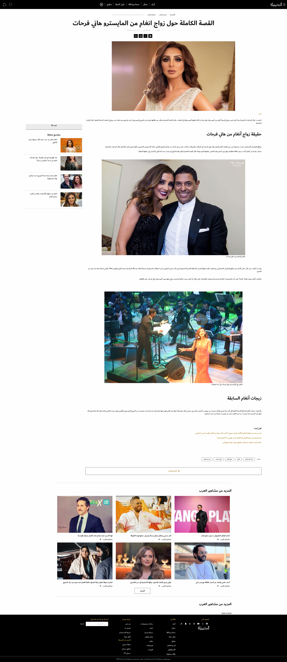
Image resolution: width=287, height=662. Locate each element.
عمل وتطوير (149, 636)
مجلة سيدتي (126, 644)
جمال (145, 4)
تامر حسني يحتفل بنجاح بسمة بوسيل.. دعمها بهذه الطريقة (151, 535)
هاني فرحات (218, 459)
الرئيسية (172, 14)
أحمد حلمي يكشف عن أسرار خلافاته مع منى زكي (213, 582)
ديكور (151, 641)
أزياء (153, 4)
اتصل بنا (128, 628)
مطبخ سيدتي (126, 648)
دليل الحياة (120, 4)
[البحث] (10, 4)
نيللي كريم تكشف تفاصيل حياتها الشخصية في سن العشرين (150, 582)
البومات (150, 649)
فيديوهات (149, 645)
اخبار (151, 628)
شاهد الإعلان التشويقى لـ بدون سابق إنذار (215, 535)
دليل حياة (172, 636)
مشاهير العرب (151, 14)
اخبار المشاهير (249, 459)
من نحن (128, 623)
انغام (238, 459)
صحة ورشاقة (133, 4)
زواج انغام (229, 459)
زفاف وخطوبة (170, 654)
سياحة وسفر (148, 632)
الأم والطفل (171, 649)
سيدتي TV (127, 653)
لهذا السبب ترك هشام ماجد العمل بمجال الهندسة (95, 535)
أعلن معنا (127, 636)
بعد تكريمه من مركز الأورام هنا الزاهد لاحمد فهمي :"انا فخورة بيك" (239, 437)
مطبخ (109, 4)
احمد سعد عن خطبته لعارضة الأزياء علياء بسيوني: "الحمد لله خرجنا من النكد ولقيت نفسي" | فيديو (228, 433)
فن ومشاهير (162, 14)
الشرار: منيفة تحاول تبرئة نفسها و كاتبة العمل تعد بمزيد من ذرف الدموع (87, 582)
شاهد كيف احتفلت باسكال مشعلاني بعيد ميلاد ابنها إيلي (241, 442)
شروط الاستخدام (125, 632)
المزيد (142, 591)
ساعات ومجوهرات (146, 623)
